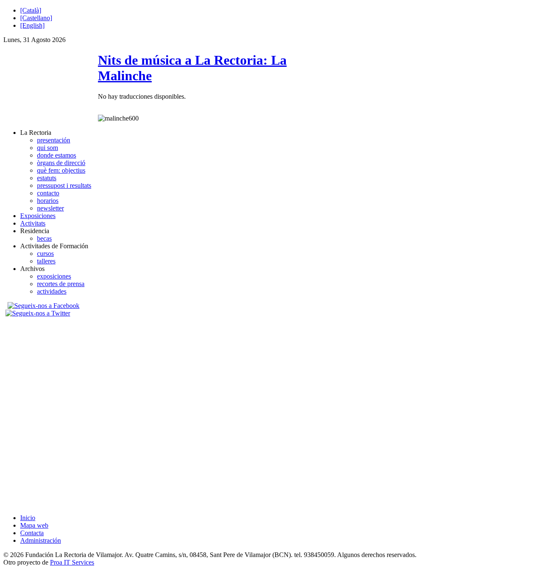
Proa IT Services (72, 562)
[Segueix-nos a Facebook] (42, 305)
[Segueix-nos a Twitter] (38, 313)
